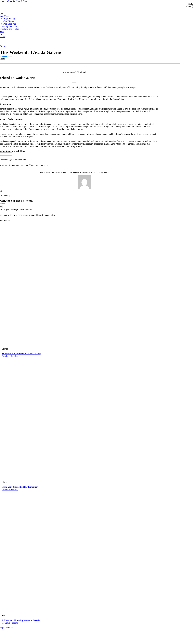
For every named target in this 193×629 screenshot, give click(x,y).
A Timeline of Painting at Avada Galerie (21, 620)
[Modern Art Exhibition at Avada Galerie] (87, 284)
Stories (3, 46)
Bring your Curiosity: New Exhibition (20, 487)
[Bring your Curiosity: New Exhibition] (87, 418)
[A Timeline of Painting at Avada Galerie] (87, 551)
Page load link (6, 627)
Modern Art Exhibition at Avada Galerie (21, 353)
